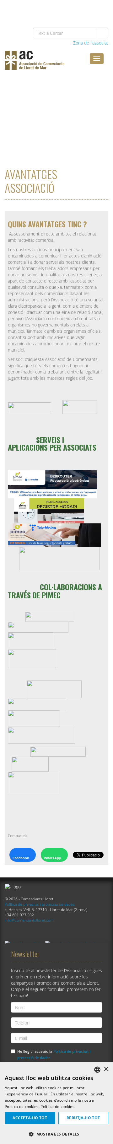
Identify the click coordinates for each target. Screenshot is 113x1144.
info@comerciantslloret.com (29, 920)
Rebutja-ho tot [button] (83, 1117)
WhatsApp (52, 858)
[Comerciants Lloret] (52, 65)
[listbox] (97, 1070)
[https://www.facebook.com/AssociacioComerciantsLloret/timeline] (36, 10)
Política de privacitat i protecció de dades (40, 904)
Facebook (21, 858)
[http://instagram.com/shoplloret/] (101, 10)
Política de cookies (57, 1106)
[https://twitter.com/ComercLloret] (52, 10)
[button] (56, 1134)
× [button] (106, 1069)
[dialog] (56, 1103)
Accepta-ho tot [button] (30, 1117)
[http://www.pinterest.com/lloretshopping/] (68, 10)
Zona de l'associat (90, 43)
